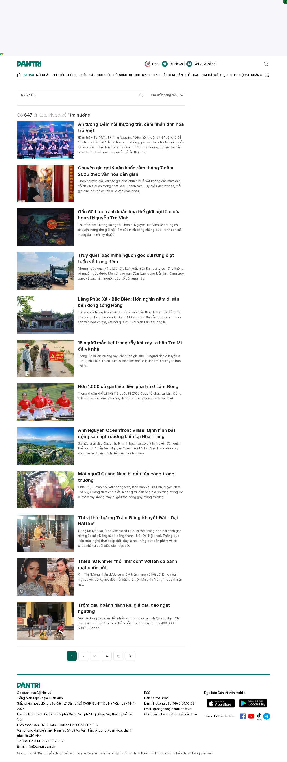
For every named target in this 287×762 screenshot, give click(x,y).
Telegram (266, 716)
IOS (221, 703)
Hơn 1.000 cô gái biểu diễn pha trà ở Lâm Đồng (128, 386)
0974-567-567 (52, 741)
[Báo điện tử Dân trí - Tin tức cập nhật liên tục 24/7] (29, 64)
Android (253, 703)
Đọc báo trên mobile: (225, 693)
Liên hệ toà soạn (156, 698)
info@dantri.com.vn (40, 746)
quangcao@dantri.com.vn (172, 709)
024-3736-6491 (45, 725)
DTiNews (176, 64)
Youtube (251, 716)
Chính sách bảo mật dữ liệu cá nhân (170, 714)
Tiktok (259, 716)
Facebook (242, 716)
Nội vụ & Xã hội (205, 64)
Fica (155, 64)
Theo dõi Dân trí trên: (220, 716)
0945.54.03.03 (183, 703)
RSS (147, 693)
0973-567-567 (87, 725)
